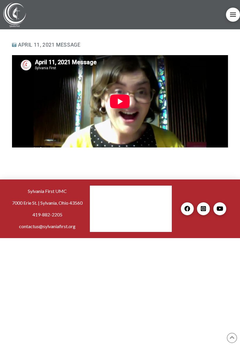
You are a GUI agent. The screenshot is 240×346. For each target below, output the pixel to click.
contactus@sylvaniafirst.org (47, 226)
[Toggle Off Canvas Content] (233, 15)
